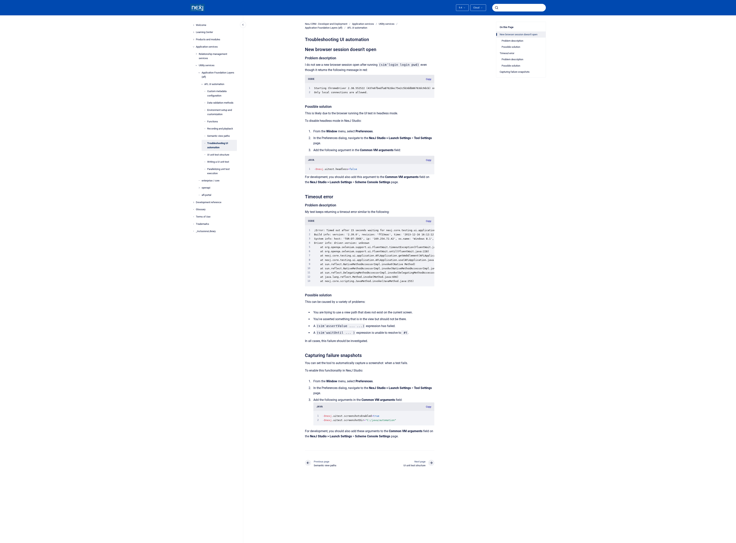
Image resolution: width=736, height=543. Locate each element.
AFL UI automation (214, 84)
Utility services (206, 65)
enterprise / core (210, 180)
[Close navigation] (243, 25)
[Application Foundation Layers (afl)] (199, 72)
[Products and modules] (193, 39)
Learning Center (204, 32)
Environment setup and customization (219, 112)
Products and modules (208, 39)
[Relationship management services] (196, 53)
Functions (212, 121)
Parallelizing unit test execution (218, 171)
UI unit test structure (218, 154)
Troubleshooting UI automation (217, 145)
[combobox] (519, 7)
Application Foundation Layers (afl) (218, 74)
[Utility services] (196, 65)
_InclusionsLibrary (206, 231)
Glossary (200, 209)
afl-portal (206, 195)
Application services (207, 46)
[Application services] (193, 46)
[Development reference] (193, 202)
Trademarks (202, 223)
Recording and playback (220, 128)
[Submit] (497, 8)
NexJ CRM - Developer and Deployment (326, 23)
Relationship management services (213, 56)
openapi (206, 187)
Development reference (208, 202)
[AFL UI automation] (202, 84)
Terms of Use (203, 216)
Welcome (201, 25)
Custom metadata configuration (217, 93)
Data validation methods (220, 102)
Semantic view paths (218, 135)
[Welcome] (193, 25)
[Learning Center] (193, 32)
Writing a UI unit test (218, 161)
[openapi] (199, 187)
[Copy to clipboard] (303, 49)
